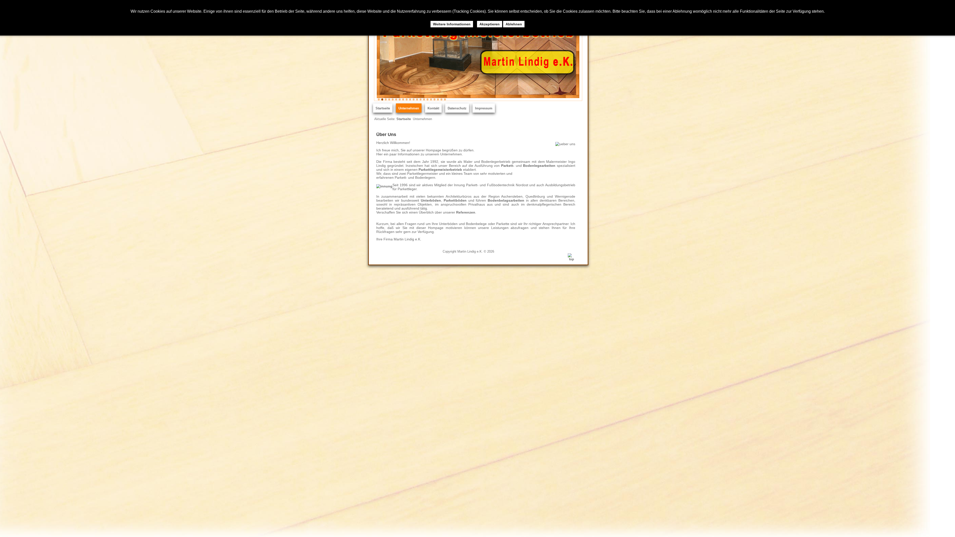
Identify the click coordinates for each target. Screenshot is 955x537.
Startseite (383, 108)
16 (431, 99)
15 (428, 99)
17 (434, 99)
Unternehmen (408, 108)
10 (410, 99)
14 (424, 99)
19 (441, 99)
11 (414, 99)
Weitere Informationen (452, 24)
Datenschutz (457, 108)
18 (438, 99)
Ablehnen (514, 24)
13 (421, 99)
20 (445, 99)
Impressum (483, 108)
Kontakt (433, 108)
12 (417, 99)
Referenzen (465, 212)
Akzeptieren (489, 24)
